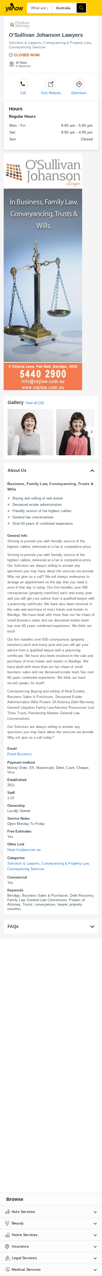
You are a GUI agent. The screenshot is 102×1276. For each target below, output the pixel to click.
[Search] (81, 8)
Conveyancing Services (27, 47)
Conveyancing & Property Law (66, 43)
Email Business (19, 754)
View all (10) (34, 403)
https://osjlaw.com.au (24, 850)
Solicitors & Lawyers (25, 43)
